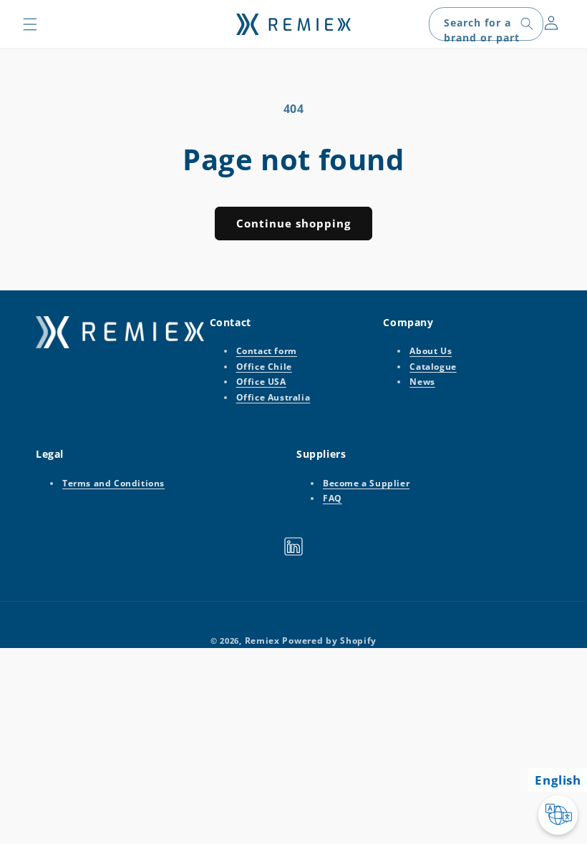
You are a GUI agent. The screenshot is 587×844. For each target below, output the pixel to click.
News (422, 382)
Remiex (262, 640)
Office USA (261, 382)
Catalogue (432, 366)
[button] (30, 24)
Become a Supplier (366, 483)
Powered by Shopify (329, 640)
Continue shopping (293, 223)
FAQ (332, 498)
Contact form (266, 351)
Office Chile (264, 366)
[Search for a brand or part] (527, 23)
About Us (430, 351)
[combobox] (486, 24)
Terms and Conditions (113, 483)
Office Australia (273, 397)
